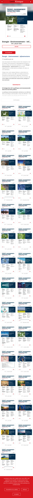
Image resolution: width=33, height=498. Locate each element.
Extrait (16, 46)
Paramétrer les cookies (12, 489)
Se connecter (8, 52)
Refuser (25, 489)
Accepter (16, 494)
